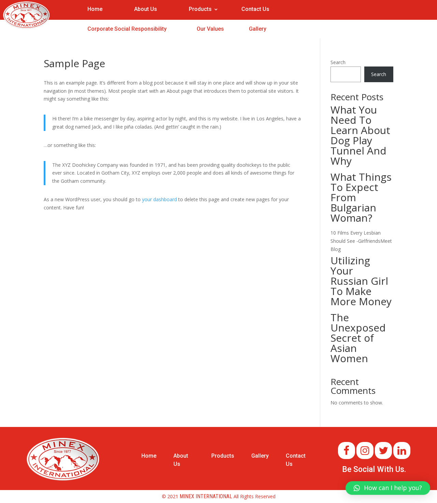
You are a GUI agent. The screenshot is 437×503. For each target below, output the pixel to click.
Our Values (210, 29)
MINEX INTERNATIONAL (206, 496)
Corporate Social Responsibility (127, 29)
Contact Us (255, 9)
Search (338, 62)
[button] (388, 488)
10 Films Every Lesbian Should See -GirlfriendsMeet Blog (361, 241)
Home (94, 9)
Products (200, 9)
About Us (145, 9)
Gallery (257, 29)
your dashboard (159, 199)
